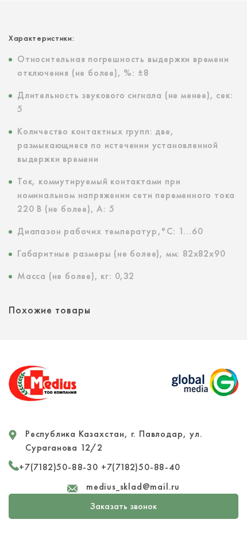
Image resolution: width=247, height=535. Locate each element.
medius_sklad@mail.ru (133, 486)
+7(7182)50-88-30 (58, 467)
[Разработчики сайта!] (205, 393)
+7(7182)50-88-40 (140, 467)
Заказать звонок (123, 506)
